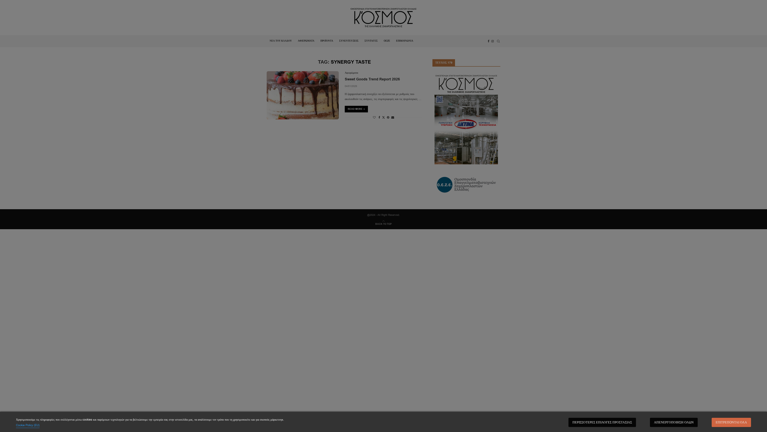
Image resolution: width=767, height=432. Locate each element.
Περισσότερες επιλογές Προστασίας (602, 422)
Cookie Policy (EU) (28, 425)
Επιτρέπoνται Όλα (731, 422)
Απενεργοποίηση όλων (674, 422)
